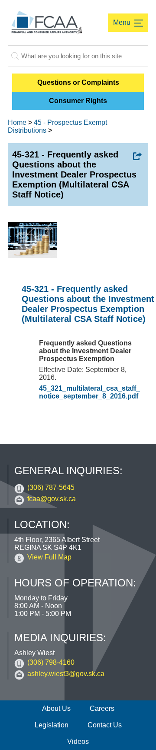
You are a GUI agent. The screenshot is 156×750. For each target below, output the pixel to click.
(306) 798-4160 (51, 662)
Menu (122, 22)
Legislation (51, 725)
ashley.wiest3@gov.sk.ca (65, 673)
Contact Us (105, 725)
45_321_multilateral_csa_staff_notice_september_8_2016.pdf (89, 392)
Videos (78, 741)
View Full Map (49, 557)
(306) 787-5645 (51, 487)
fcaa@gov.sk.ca (51, 498)
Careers (102, 708)
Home (17, 122)
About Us (56, 708)
